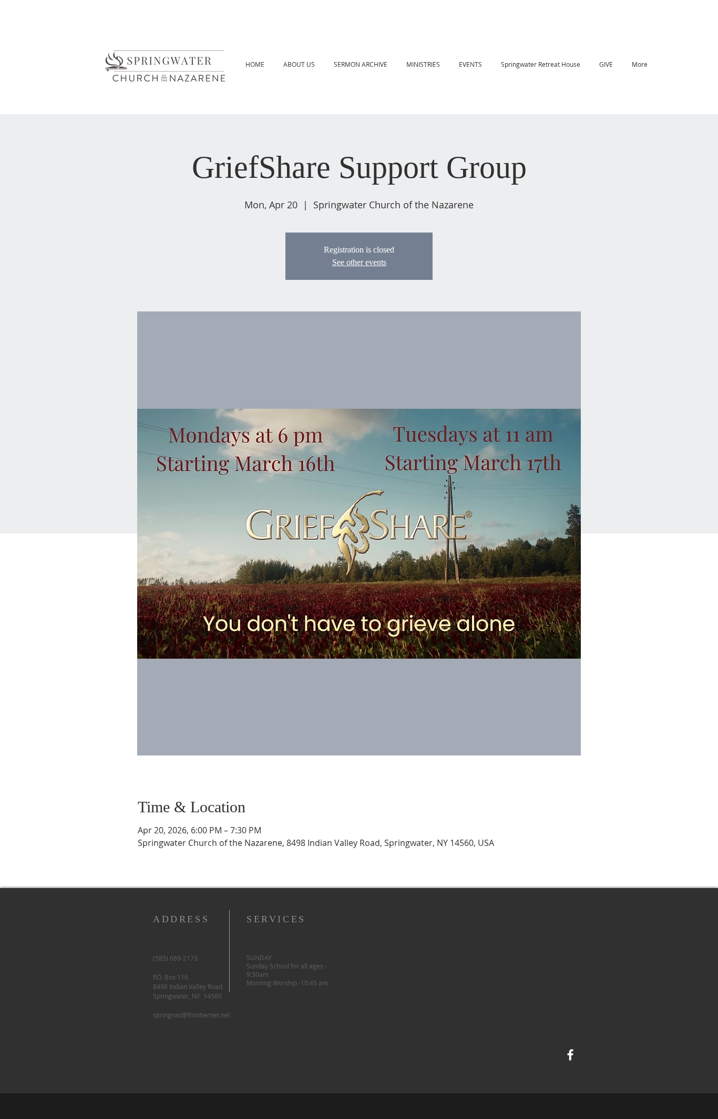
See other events (359, 262)
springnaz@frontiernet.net (191, 1015)
